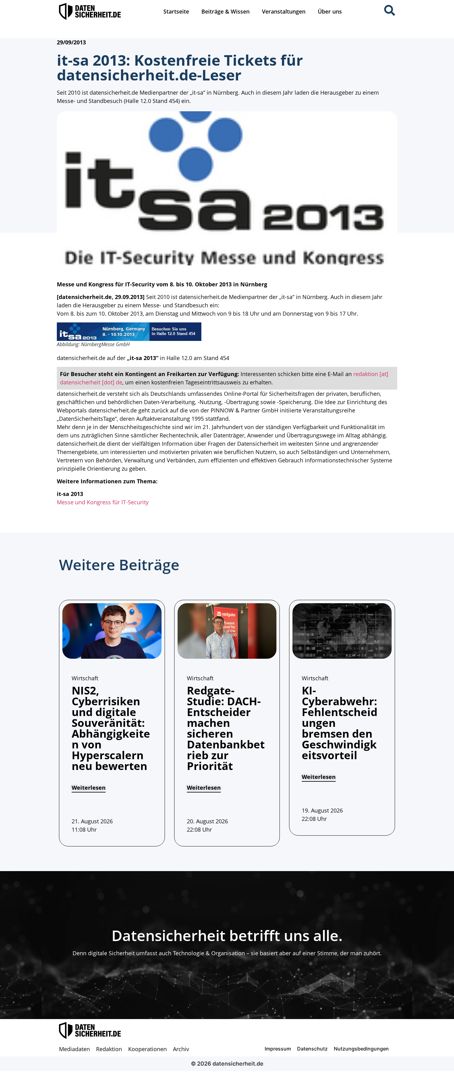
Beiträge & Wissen (225, 11)
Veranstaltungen (283, 11)
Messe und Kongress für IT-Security (103, 502)
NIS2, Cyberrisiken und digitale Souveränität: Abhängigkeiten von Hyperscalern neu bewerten (111, 728)
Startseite (176, 11)
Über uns (330, 11)
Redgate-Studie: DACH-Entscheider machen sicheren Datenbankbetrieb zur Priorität (226, 728)
